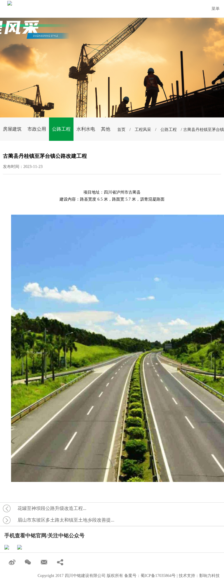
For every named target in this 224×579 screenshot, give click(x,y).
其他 (105, 129)
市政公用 (36, 129)
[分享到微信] (28, 562)
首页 (121, 129)
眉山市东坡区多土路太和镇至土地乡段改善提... (66, 519)
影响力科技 (209, 575)
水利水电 (85, 129)
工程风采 (143, 129)
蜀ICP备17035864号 (158, 575)
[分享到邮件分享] (44, 562)
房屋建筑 (12, 129)
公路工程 (61, 129)
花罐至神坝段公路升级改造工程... (52, 508)
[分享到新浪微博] (12, 562)
